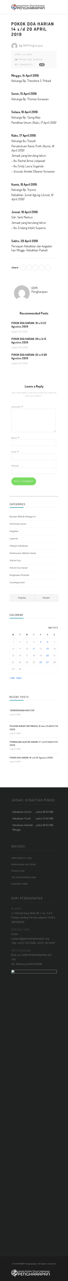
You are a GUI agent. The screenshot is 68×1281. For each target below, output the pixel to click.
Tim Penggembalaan (23, 877)
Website (15, 466)
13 (47, 648)
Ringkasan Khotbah (19, 575)
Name (15, 438)
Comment (17, 407)
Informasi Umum (18, 524)
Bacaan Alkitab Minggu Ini (23, 516)
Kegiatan (14, 531)
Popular (22, 597)
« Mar (12, 678)
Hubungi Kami (19, 884)
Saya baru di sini (21, 858)
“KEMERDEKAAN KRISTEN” (22, 710)
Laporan (14, 538)
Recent (46, 597)
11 (34, 648)
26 (40, 662)
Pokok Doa (15, 560)
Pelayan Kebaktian (19, 546)
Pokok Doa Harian (30, 59)
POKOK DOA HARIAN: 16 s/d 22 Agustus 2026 (31, 757)
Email (14, 452)
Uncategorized (17, 582)
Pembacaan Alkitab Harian (23, 553)
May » (19, 678)
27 (47, 662)
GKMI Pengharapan (33, 45)
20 (47, 655)
